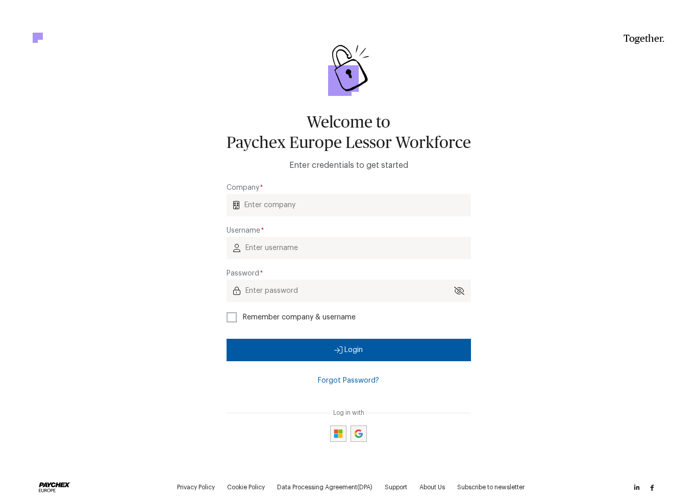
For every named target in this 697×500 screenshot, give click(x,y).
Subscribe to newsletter (491, 487)
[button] (349, 350)
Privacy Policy (196, 487)
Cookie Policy (246, 487)
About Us (432, 487)
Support (396, 487)
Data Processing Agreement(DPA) (324, 487)
